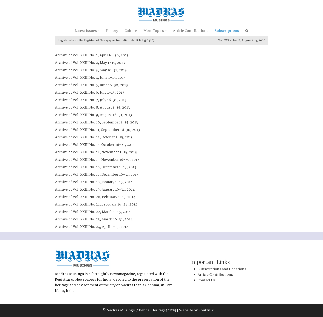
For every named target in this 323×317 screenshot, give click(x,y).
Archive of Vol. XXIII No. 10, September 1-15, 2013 (96, 122)
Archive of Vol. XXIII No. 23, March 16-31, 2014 (94, 219)
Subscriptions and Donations (222, 269)
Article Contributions (190, 31)
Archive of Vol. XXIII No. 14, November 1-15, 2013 (96, 152)
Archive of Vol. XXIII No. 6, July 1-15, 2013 (89, 92)
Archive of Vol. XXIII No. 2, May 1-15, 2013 (90, 63)
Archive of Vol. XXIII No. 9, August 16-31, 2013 (93, 115)
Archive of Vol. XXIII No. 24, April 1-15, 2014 (91, 227)
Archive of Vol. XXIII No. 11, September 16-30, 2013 (97, 130)
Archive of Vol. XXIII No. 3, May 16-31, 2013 (91, 70)
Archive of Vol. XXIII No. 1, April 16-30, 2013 (91, 55)
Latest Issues (86, 31)
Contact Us (207, 280)
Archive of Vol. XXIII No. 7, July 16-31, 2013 (90, 100)
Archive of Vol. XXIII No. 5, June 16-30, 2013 (91, 85)
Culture (130, 31)
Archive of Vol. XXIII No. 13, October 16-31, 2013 (95, 145)
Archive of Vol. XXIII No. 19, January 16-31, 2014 (95, 189)
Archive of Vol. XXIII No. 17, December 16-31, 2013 (96, 175)
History (112, 31)
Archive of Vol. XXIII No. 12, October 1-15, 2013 (94, 137)
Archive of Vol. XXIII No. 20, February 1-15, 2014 (95, 197)
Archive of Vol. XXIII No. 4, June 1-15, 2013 (90, 78)
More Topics (154, 31)
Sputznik (206, 310)
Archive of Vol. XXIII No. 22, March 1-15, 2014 (93, 212)
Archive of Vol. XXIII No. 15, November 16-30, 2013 (97, 160)
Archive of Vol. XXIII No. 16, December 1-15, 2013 (95, 167)
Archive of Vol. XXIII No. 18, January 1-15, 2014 (94, 182)
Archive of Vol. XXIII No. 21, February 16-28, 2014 (96, 204)
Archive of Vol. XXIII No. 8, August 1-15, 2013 (92, 107)
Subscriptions (227, 31)
